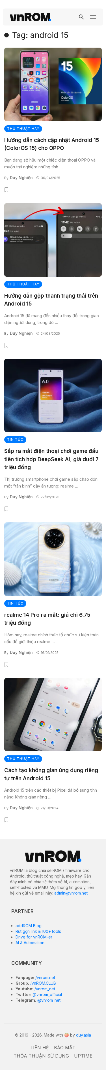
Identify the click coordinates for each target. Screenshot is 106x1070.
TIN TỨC (15, 439)
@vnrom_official (46, 994)
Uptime (83, 1056)
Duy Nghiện (21, 177)
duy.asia (83, 1035)
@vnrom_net (48, 1000)
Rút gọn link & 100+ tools (38, 931)
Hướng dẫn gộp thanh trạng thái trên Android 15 (51, 300)
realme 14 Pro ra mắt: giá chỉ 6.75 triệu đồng (47, 619)
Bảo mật (64, 1047)
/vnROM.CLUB (42, 983)
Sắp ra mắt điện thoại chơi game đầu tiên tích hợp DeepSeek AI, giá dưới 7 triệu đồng (51, 459)
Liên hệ (40, 1047)
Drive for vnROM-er (34, 937)
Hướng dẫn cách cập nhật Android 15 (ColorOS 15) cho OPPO (51, 144)
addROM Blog (29, 925)
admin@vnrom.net (71, 893)
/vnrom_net (44, 988)
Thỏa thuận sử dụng (41, 1056)
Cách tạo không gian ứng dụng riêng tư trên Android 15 (51, 774)
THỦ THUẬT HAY (23, 128)
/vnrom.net (44, 977)
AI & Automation (30, 942)
